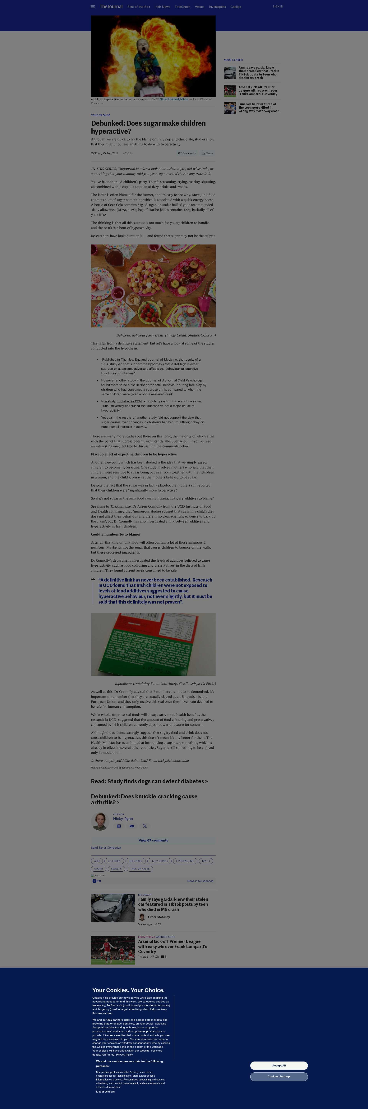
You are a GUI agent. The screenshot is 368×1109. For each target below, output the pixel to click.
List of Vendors (105, 1091)
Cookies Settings (279, 1076)
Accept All (279, 1065)
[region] (184, 1038)
